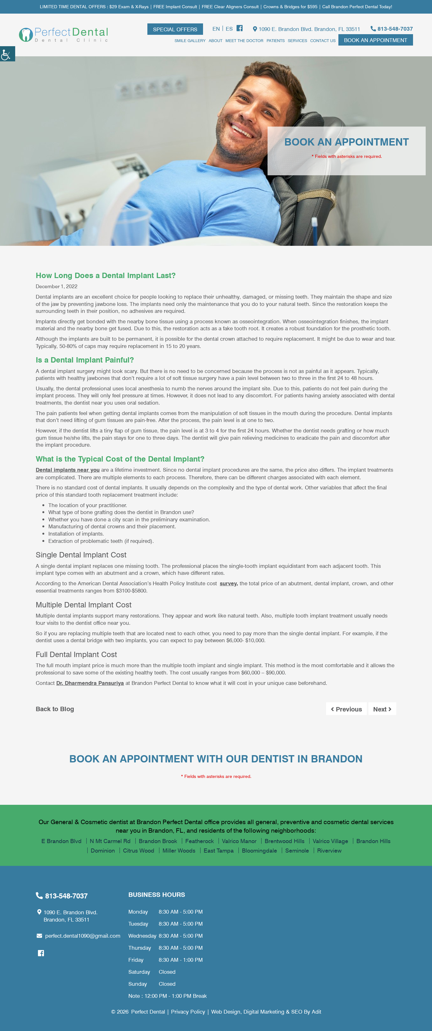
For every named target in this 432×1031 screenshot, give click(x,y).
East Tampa (219, 850)
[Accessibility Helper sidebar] (7, 53)
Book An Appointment (375, 39)
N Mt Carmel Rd (110, 841)
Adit (316, 1011)
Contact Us (323, 40)
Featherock (199, 841)
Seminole (297, 850)
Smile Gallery (190, 40)
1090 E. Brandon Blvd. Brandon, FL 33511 (308, 28)
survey (228, 583)
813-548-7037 (394, 28)
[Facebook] (240, 28)
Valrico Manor (239, 841)
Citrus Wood (138, 850)
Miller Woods (179, 850)
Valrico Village (330, 841)
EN (216, 28)
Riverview (329, 850)
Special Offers (175, 29)
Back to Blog (55, 708)
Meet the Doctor (244, 40)
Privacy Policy (188, 1011)
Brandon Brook (158, 841)
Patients (276, 40)
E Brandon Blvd (61, 841)
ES (229, 28)
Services (297, 40)
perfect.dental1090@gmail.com (82, 935)
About (215, 40)
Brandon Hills (373, 841)
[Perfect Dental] (63, 35)
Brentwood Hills (285, 841)
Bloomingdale (259, 850)
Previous (348, 709)
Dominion (103, 850)
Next (380, 709)
